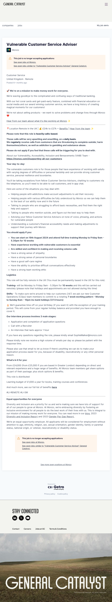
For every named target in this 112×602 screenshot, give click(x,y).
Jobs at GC (40, 529)
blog (87, 413)
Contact (15, 529)
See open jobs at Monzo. (25, 62)
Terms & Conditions (58, 529)
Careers (27, 529)
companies (7, 25)
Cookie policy (62, 494)
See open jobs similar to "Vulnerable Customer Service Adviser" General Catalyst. (50, 66)
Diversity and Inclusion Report (22, 416)
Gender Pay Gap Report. (61, 416)
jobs (20, 25)
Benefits (63, 128)
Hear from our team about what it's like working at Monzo (37, 121)
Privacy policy (49, 494)
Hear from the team (80, 128)
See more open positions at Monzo (56, 464)
